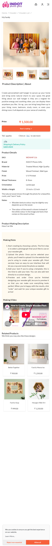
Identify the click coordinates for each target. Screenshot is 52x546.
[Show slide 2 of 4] (20, 75)
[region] (26, 51)
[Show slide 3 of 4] (32, 75)
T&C (28, 136)
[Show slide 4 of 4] (44, 75)
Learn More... (10, 536)
